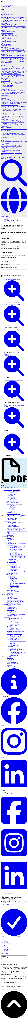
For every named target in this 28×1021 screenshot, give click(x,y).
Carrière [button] (3, 151)
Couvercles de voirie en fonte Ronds (10, 58)
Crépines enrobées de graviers (8, 34)
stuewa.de (3, 14)
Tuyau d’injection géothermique (17, 134)
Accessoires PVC (5, 37)
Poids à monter (13, 625)
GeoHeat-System (9, 116)
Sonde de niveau (23, 55)
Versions (3, 64)
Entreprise (3, 17)
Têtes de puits (4, 100)
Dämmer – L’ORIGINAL (16, 555)
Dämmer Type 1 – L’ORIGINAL (16, 75)
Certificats (24, 141)
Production (9, 17)
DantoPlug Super (18, 82)
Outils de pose (4, 40)
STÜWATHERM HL (22, 71)
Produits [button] (3, 30)
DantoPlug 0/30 (15, 83)
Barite (20, 93)
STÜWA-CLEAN (14, 586)
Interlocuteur (13, 157)
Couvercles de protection (17, 57)
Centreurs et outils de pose (13, 48)
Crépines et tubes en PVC (7, 33)
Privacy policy (10, 5)
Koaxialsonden (4, 119)
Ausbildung (20, 153)
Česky (7, 216)
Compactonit (22, 83)
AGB (15, 5)
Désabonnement (16, 150)
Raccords (8, 44)
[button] (14, 213)
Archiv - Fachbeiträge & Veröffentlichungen (11, 146)
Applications (7, 949)
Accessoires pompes (20, 106)
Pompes (3, 106)
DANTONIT (11, 82)
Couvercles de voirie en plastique (15, 529)
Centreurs (3, 38)
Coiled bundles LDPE (21, 51)
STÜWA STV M (5, 79)
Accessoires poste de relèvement (9, 102)
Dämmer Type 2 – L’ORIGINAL (9, 76)
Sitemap (19, 157)
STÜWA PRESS (5, 74)
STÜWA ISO (12, 74)
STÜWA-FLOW (12, 91)
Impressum (3, 5)
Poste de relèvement (5, 99)
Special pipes (16, 35)
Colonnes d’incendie (14, 61)
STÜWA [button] (3, 16)
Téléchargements (5, 140)
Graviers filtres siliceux (6, 86)
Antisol (18, 91)
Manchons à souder (5, 136)
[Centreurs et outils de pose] (5, 6)
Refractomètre (4, 126)
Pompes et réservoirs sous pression (9, 105)
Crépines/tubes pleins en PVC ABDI (10, 55)
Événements (9, 146)
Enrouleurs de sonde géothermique (9, 122)
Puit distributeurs (23, 129)
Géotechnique (4, 137)
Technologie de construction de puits (10, 24)
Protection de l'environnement (19, 17)
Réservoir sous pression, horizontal (16, 109)
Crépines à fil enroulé (6, 45)
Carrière (3, 153)
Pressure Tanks (4, 107)
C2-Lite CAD (4, 109)
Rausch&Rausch (10, 14)
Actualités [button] (3, 144)
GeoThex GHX (5, 120)
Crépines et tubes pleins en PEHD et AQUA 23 (12, 50)
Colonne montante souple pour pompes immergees (13, 67)
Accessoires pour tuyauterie (17, 133)
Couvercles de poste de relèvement (15, 601)
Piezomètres (4, 54)
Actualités (6, 952)
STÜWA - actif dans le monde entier (15, 19)
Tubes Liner (4, 139)
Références (3, 19)
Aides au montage (18, 116)
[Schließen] (1, 958)
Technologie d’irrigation (14, 26)
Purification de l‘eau (5, 112)
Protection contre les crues (14, 27)
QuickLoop (21, 122)
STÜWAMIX (4, 91)
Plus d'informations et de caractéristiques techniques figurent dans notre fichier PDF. (13, 486)
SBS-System (11, 100)
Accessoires (4, 48)
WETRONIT (4, 82)
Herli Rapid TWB (5, 96)
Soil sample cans (14, 136)
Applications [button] (4, 23)
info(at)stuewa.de (9, 904)
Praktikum (3, 154)
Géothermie (3, 113)
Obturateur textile (5, 134)
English (10, 214)
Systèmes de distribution (7, 127)
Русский (21, 214)
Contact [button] (2, 155)
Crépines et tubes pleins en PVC (8, 31)
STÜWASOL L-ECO (6, 124)
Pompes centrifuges (10, 106)
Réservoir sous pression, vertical (8, 110)
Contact (3, 157)
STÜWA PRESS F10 (18, 72)
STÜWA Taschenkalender (20, 20)
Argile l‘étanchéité (5, 81)
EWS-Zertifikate (5, 143)
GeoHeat (3, 116)
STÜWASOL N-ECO (17, 124)
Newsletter (3, 148)
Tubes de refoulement (6, 62)
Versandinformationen (16, 141)
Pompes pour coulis (5, 78)
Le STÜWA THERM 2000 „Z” (9, 71)
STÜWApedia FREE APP (7, 20)
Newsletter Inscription (6, 150)
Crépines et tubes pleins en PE (8, 51)
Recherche (7, 157)
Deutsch (4, 214)
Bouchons (8, 38)
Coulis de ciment (5, 69)
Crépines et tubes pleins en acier (8, 41)
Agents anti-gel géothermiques (8, 123)
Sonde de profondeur (6, 57)
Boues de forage (5, 88)
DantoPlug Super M (6, 83)
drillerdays (15, 146)
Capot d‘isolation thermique (14, 103)
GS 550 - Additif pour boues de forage (10, 92)
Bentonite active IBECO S (12, 93)
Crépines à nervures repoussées (8, 43)
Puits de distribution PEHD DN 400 (10, 129)
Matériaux (3, 44)
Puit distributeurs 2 (5, 130)
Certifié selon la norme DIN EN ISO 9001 (11, 936)
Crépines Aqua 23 (5, 52)
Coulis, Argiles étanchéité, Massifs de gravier (12, 68)
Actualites (3, 146)
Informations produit (6, 141)
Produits (6, 219)
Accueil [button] (2, 13)
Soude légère (23, 91)
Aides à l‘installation (6, 133)
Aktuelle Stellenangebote (11, 153)
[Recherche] (14, 186)
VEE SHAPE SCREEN (7, 35)
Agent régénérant (5, 95)
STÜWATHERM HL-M (7, 72)
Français (15, 214)
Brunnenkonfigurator (6, 21)
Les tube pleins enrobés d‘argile (14, 84)
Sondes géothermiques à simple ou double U (11, 115)
